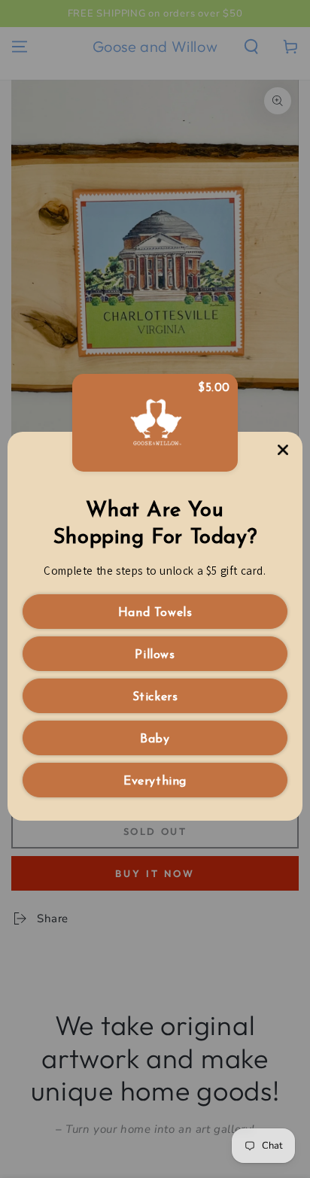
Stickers (155, 697)
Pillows (155, 655)
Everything (155, 782)
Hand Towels (155, 613)
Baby (154, 739)
